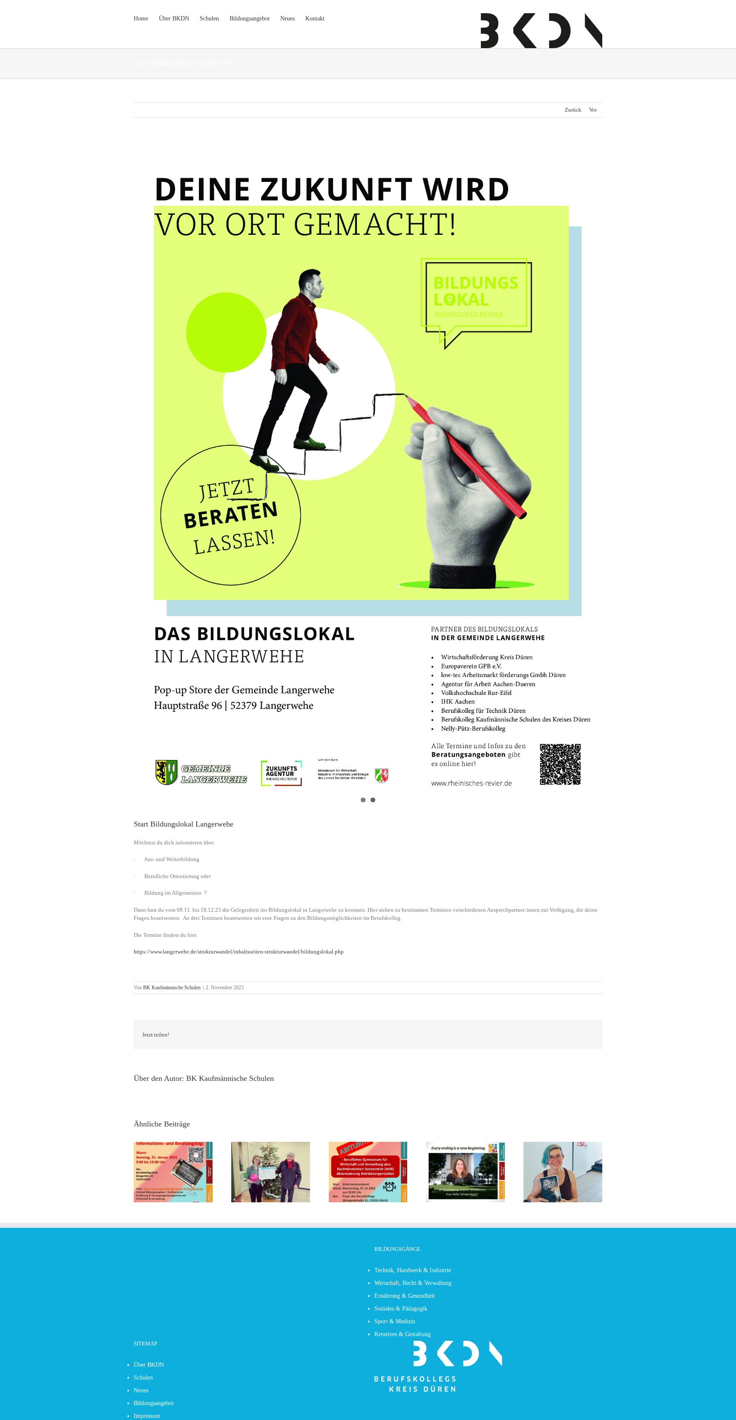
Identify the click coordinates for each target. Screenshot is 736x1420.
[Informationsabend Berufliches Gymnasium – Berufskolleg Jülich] (368, 1145)
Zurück (573, 110)
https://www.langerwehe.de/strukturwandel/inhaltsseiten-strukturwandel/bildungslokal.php (239, 951)
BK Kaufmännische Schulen (172, 988)
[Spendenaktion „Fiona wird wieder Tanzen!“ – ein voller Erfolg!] (270, 1145)
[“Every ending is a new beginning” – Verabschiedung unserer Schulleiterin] (465, 1145)
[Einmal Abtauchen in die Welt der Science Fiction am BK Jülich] (562, 1145)
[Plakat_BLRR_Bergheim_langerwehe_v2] (368, 474)
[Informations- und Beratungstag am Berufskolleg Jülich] (173, 1145)
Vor (593, 110)
